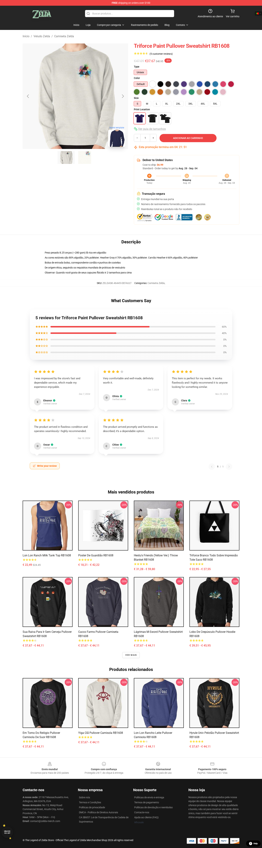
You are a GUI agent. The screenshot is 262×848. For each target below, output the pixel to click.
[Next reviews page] (229, 466)
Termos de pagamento (146, 802)
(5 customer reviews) (161, 53)
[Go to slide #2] (84, 157)
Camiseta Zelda (64, 36)
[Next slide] (122, 96)
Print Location (142, 109)
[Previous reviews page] (212, 466)
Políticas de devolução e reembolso (153, 807)
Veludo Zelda (42, 36)
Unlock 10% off (7, 832)
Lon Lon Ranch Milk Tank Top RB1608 (47, 555)
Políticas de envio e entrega (149, 797)
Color (137, 78)
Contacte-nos (141, 812)
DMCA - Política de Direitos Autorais (98, 812)
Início (26, 36)
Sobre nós (84, 797)
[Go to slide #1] (66, 157)
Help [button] (255, 843)
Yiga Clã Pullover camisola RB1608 (100, 733)
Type (136, 66)
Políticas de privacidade (92, 807)
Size (136, 98)
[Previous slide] (28, 96)
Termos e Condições (90, 802)
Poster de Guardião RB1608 (95, 555)
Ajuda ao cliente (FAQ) (146, 817)
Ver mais (131, 655)
